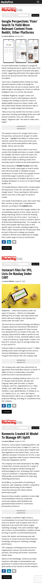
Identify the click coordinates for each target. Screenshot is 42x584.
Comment (6, 248)
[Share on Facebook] (4, 242)
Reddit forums (23, 166)
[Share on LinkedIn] (9, 242)
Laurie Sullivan (9, 36)
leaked (25, 206)
